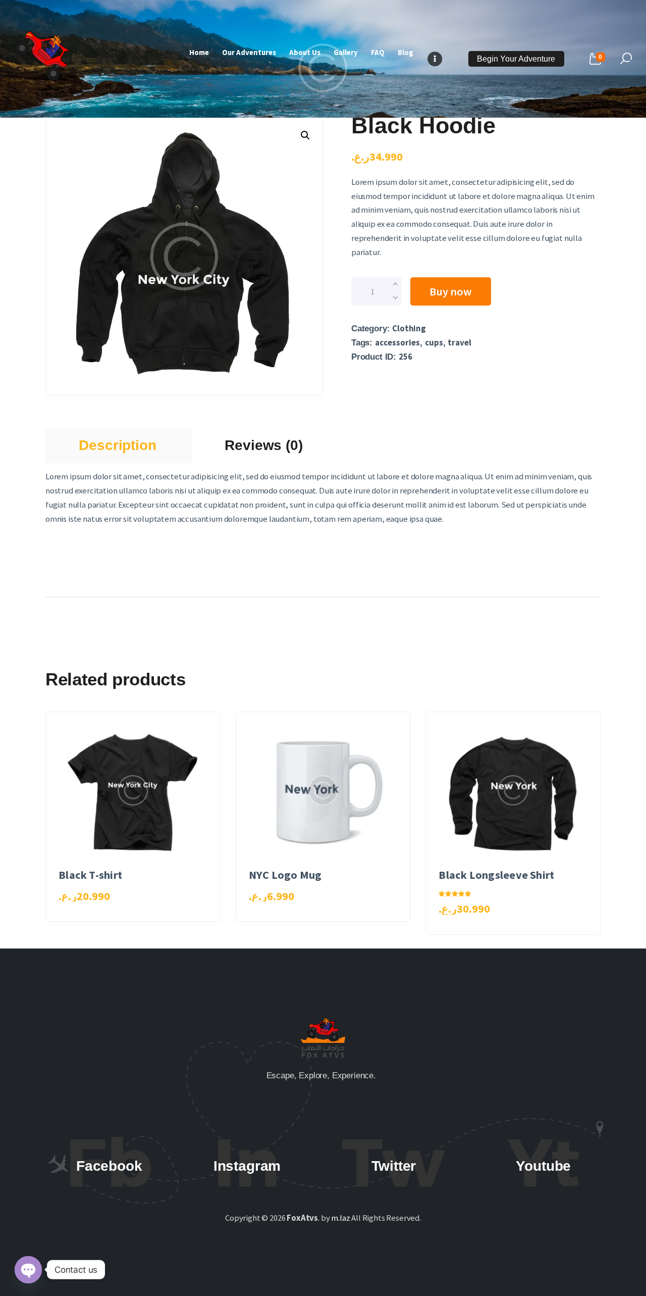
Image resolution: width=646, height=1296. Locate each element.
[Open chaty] (28, 1269)
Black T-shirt (90, 874)
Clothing (409, 328)
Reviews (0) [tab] (263, 445)
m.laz (340, 1218)
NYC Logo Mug (285, 874)
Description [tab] (117, 445)
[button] (305, 135)
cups (434, 342)
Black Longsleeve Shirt (496, 874)
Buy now (450, 291)
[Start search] (626, 59)
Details (137, 816)
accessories (397, 342)
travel (459, 342)
